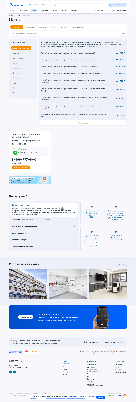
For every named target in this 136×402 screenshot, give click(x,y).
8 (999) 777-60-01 (103, 10)
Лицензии (118, 364)
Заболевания (91, 364)
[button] (130, 284)
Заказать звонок (26, 317)
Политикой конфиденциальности (75, 398)
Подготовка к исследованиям (93, 370)
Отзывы (90, 381)
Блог (89, 376)
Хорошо (101, 397)
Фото (117, 367)
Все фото (122, 264)
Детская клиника (103, 352)
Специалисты (17, 27)
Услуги (52, 27)
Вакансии (118, 370)
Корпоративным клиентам (120, 373)
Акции (65, 374)
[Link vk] (14, 372)
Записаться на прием (119, 5)
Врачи (65, 367)
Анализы (42, 27)
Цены (65, 369)
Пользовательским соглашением (55, 398)
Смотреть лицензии (91, 342)
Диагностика (30, 27)
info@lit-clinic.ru (17, 163)
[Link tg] (10, 372)
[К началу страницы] (133, 386)
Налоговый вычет (93, 374)
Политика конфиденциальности (95, 384)
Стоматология (78, 27)
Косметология (64, 27)
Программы (91, 367)
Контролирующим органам (113, 342)
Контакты (90, 379)
